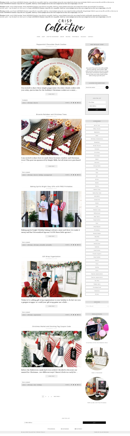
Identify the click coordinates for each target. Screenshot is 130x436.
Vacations (97, 290)
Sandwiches (97, 243)
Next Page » (57, 396)
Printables (49, 245)
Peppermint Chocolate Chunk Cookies (51, 44)
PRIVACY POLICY (40, 432)
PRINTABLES (42, 245)
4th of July (97, 125)
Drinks (97, 179)
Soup (97, 263)
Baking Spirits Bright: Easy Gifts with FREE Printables (51, 186)
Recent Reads (97, 233)
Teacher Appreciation (97, 273)
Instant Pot (97, 199)
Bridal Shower (97, 145)
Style (97, 270)
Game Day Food (97, 192)
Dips (97, 169)
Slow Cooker (97, 257)
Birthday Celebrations (97, 138)
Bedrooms (97, 132)
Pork (97, 223)
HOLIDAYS (41, 175)
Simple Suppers (97, 253)
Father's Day (97, 189)
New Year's (97, 216)
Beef (97, 135)
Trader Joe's (97, 284)
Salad (97, 240)
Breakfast (97, 142)
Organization (37, 314)
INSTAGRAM (65, 428)
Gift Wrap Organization (51, 256)
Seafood (97, 246)
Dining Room (97, 165)
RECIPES (97, 236)
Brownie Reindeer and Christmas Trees (51, 114)
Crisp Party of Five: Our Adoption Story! (97, 342)
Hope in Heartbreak (97, 372)
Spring (97, 267)
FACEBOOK (52, 428)
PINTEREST (79, 428)
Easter (97, 182)
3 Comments (25, 100)
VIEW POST (51, 94)
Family (97, 186)
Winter (97, 294)
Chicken (97, 149)
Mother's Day (97, 209)
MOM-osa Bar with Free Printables (97, 402)
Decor (35, 384)
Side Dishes (97, 250)
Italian (97, 203)
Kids (97, 206)
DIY (97, 176)
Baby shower (97, 128)
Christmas (30, 102)
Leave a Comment (26, 172)
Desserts (36, 102)
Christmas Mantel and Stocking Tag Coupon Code (51, 326)
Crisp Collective (65, 25)
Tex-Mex (97, 280)
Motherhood (97, 213)
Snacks (97, 260)
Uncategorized (48, 175)
